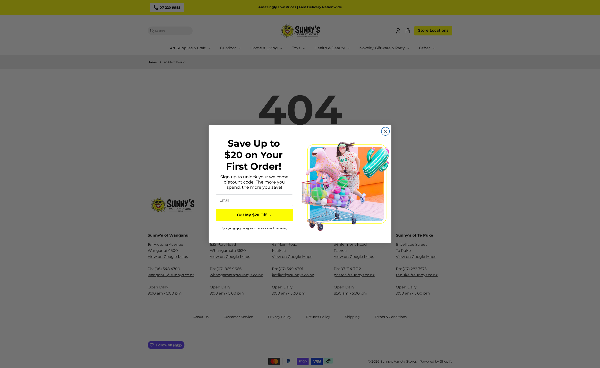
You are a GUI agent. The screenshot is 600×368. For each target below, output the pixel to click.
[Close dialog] (385, 131)
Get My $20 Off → (254, 215)
